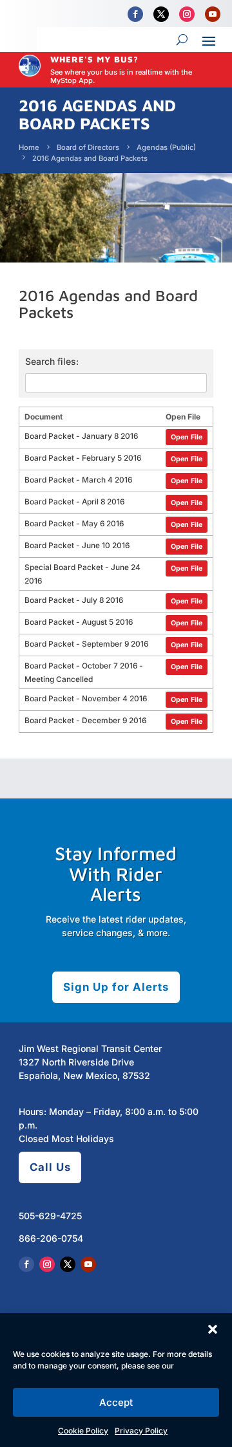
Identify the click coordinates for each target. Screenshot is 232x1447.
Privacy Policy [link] (141, 1430)
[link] (135, 14)
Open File (186, 437)
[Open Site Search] (182, 40)
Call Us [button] (50, 1167)
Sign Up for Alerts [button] (116, 987)
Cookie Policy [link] (83, 1430)
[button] (212, 1329)
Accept (116, 1402)
